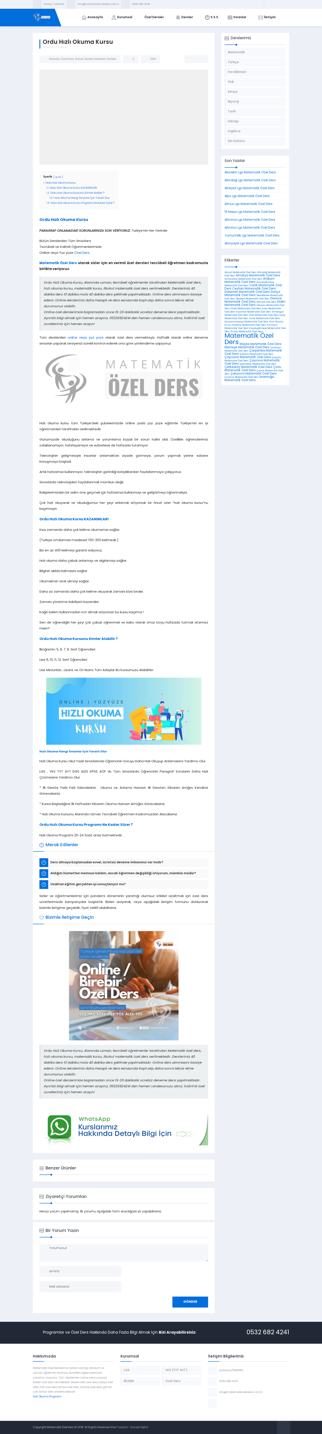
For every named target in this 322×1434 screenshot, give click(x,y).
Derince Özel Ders (266, 302)
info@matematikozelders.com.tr (98, 4)
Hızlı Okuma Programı (47, 1396)
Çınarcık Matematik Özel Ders (242, 377)
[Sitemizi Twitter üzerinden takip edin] (274, 4)
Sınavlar (62, 47)
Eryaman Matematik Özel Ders (253, 312)
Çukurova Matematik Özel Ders (253, 373)
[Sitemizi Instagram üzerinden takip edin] (279, 4)
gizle (58, 177)
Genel (79, 59)
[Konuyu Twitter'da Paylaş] (196, 59)
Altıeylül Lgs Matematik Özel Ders (250, 188)
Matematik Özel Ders (58, 263)
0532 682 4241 (141, 4)
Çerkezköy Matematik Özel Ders (248, 367)
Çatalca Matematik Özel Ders (256, 354)
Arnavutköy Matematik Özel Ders (243, 279)
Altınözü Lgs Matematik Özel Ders (250, 227)
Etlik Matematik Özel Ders (264, 315)
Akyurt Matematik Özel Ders (241, 272)
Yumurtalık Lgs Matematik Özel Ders (252, 235)
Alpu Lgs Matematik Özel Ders (247, 196)
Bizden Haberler (95, 59)
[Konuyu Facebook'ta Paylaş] (190, 59)
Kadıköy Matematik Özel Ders (249, 325)
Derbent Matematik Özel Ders (252, 299)
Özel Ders (67, 59)
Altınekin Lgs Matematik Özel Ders (250, 172)
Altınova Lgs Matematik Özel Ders (250, 220)
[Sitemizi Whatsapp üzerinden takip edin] (285, 4)
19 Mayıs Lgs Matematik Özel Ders (250, 212)
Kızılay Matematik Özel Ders (246, 332)
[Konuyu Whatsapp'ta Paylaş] (202, 59)
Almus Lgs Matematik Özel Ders (248, 204)
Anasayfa (49, 47)
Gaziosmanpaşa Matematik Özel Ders (246, 322)
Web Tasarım (119, 1427)
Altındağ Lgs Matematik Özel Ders (250, 180)
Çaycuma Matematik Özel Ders (248, 357)
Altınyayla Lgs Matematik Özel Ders (251, 243)
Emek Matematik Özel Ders (245, 308)
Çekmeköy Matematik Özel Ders (258, 364)
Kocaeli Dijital (139, 1427)
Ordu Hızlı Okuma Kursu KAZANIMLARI (74, 519)
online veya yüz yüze (86, 337)
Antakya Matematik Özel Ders (258, 275)
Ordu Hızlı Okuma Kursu (63, 220)
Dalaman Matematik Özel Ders (247, 292)
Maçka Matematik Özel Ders (260, 344)
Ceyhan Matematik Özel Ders (254, 288)
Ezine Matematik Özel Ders (264, 318)
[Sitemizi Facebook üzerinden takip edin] (268, 4)
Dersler (111, 59)
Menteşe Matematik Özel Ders (247, 347)
